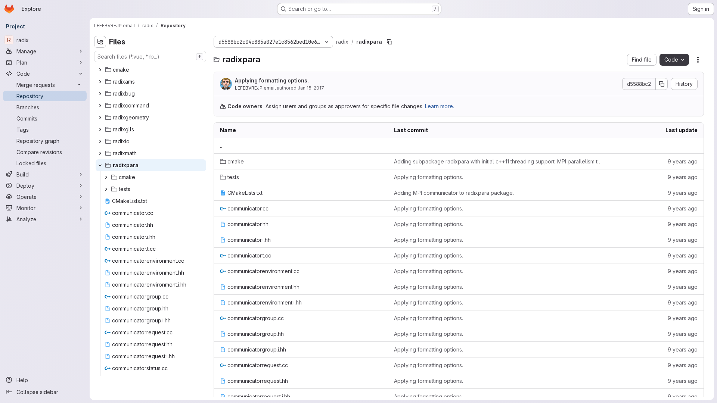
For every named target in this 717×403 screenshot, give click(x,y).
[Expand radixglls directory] (100, 129)
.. (221, 146)
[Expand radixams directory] (100, 81)
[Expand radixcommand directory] (100, 105)
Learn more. (439, 106)
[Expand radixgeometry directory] (100, 117)
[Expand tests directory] (106, 189)
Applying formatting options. (272, 80)
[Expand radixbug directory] (100, 93)
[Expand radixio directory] (100, 141)
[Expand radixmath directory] (100, 153)
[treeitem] (151, 70)
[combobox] (150, 56)
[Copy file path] (389, 42)
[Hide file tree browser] (100, 42)
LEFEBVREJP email (255, 88)
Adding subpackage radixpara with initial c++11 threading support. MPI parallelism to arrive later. (499, 161)
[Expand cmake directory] (100, 69)
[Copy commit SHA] (662, 84)
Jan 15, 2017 (311, 88)
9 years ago (683, 161)
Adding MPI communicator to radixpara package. (454, 193)
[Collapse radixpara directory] (100, 165)
